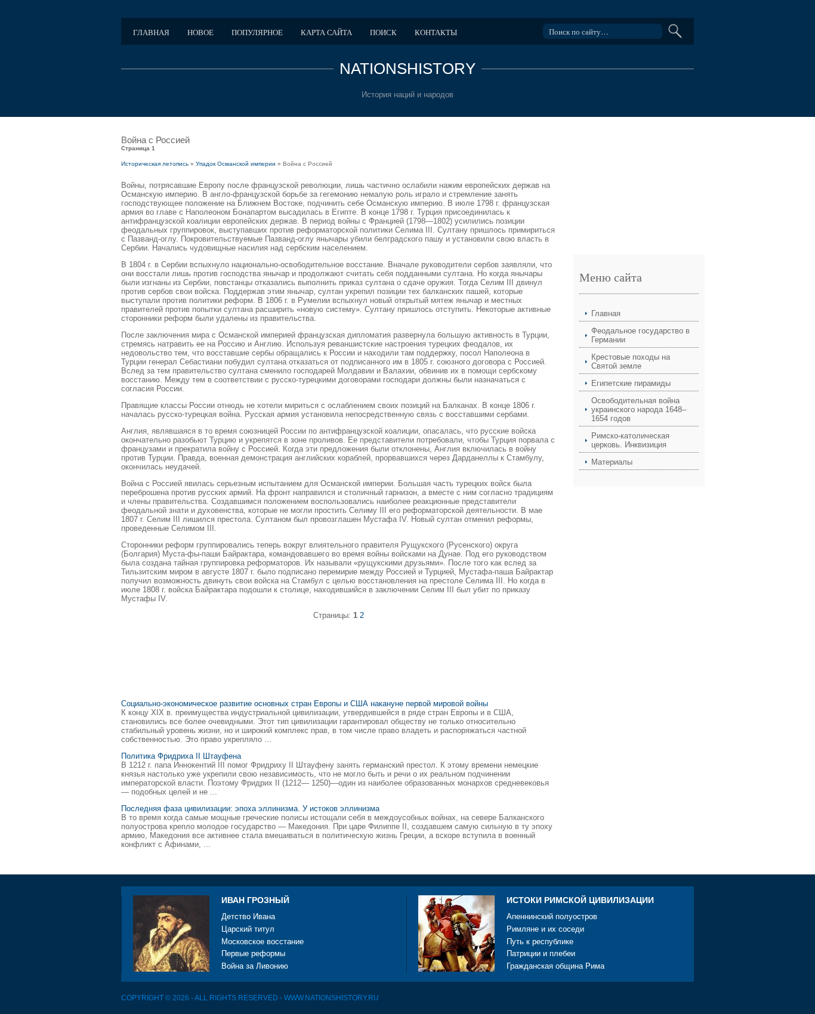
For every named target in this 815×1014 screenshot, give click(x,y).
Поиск (383, 32)
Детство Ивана (248, 916)
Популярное (257, 32)
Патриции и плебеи (541, 953)
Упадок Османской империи (236, 163)
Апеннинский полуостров (552, 916)
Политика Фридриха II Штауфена (181, 756)
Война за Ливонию (254, 966)
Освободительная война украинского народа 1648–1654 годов (638, 409)
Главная (151, 32)
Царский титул (247, 929)
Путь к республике (540, 941)
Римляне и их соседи (545, 929)
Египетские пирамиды (631, 383)
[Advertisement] (338, 664)
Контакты (436, 32)
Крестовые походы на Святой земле (630, 361)
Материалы (611, 461)
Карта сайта (326, 32)
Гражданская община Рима (555, 966)
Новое (200, 32)
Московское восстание (262, 941)
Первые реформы (253, 953)
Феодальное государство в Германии (640, 335)
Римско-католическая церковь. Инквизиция (630, 440)
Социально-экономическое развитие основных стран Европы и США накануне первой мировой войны (304, 703)
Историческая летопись (155, 163)
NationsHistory (407, 69)
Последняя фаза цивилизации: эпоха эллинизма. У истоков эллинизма (250, 808)
